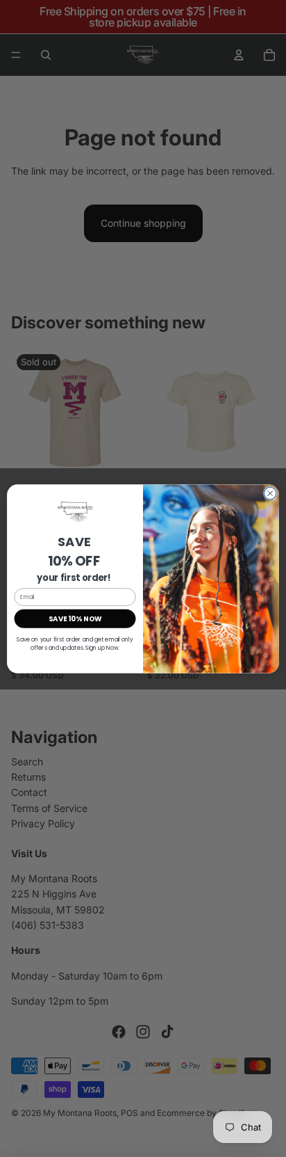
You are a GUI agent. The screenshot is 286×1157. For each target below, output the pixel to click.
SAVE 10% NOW (75, 618)
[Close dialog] (270, 493)
